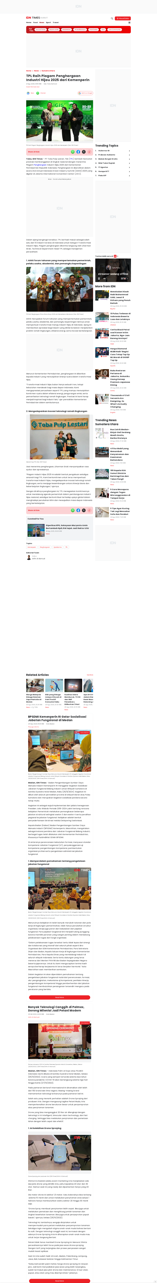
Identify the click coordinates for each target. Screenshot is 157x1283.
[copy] (89, 152)
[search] (112, 18)
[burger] (129, 22)
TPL (71, 159)
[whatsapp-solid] (73, 152)
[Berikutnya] (93, 668)
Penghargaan (40, 165)
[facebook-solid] (78, 152)
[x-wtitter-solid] (84, 152)
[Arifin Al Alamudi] (28, 557)
